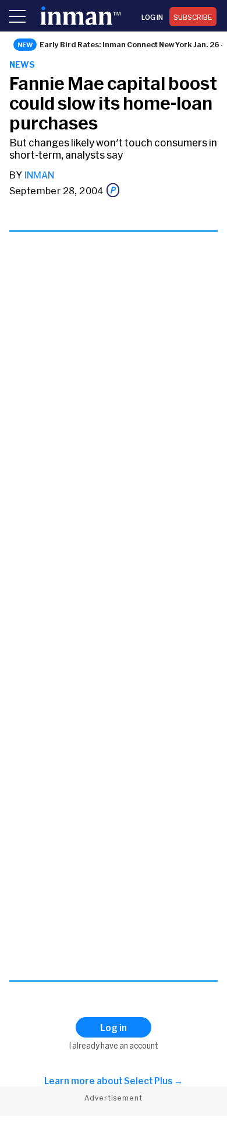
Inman (39, 174)
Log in (152, 17)
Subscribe (192, 17)
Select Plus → (153, 1080)
